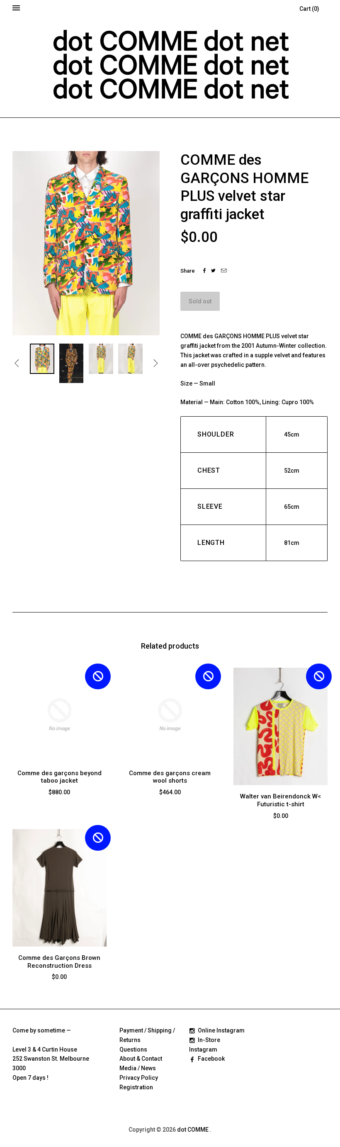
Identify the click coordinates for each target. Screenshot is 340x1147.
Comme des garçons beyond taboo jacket (59, 777)
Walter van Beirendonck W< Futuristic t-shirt (280, 800)
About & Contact (140, 1058)
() (309, 8)
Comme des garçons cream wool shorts (170, 777)
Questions (133, 1049)
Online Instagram (221, 1030)
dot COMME (193, 1129)
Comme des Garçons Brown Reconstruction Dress (59, 961)
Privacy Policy (138, 1077)
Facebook (211, 1058)
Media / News (137, 1068)
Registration (136, 1087)
